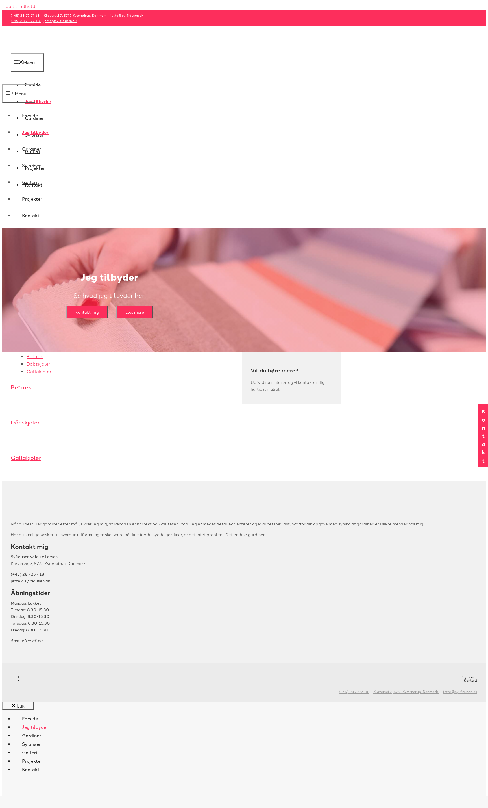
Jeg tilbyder (38, 101)
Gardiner (31, 149)
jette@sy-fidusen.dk (126, 15)
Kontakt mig (87, 312)
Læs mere (134, 312)
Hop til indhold (18, 6)
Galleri (29, 182)
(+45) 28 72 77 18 (26, 15)
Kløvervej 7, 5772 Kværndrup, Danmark (76, 15)
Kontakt (31, 215)
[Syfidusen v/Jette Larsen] (32, 80)
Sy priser (31, 165)
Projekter (32, 199)
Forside (30, 115)
